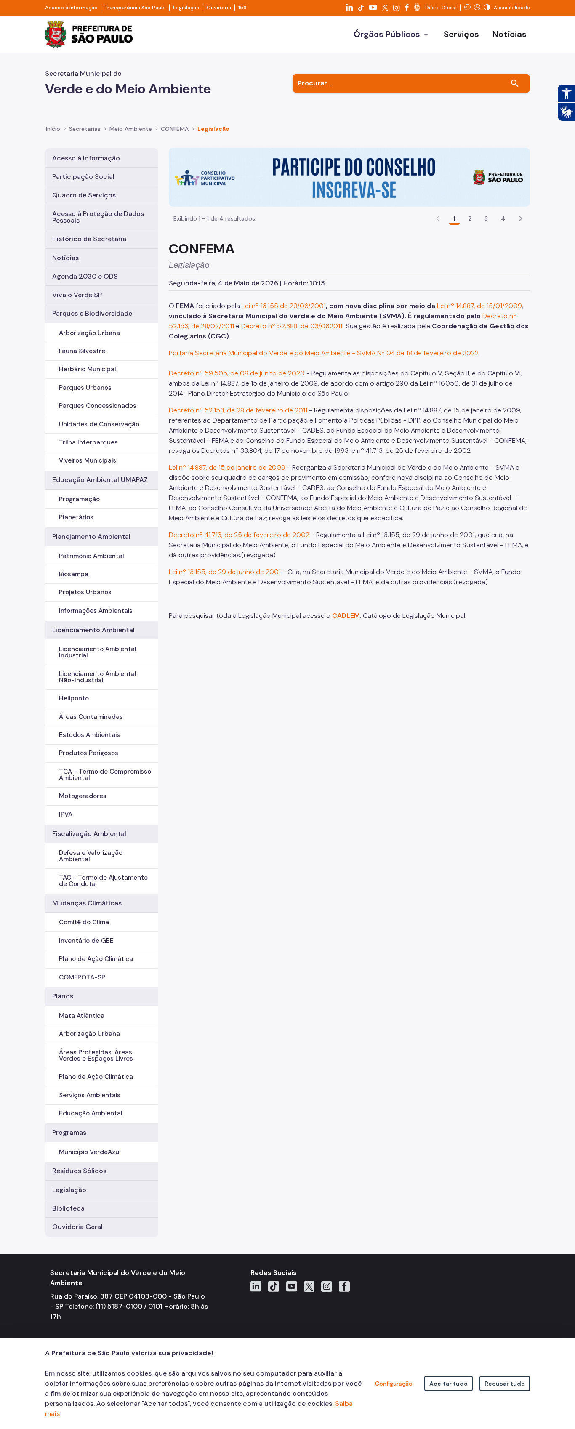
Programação (79, 499)
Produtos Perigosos (88, 753)
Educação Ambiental (90, 1113)
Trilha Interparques (88, 442)
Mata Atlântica (81, 1015)
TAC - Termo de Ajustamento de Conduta (103, 880)
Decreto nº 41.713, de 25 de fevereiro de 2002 (239, 534)
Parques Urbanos (85, 387)
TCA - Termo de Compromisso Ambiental (105, 774)
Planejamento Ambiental (91, 536)
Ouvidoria (219, 7)
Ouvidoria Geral (77, 1226)
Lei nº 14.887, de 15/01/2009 (479, 305)
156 (242, 7)
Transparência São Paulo (135, 7)
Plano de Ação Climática (96, 959)
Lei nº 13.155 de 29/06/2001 (284, 305)
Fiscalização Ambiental (89, 833)
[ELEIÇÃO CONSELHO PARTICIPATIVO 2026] (349, 176)
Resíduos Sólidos (79, 1170)
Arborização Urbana (89, 333)
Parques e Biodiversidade (92, 313)
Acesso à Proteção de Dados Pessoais (98, 217)
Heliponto (74, 698)
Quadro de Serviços (84, 195)
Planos (62, 996)
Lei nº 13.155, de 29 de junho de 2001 (225, 571)
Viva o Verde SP (77, 294)
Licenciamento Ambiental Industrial (97, 652)
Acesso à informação (71, 7)
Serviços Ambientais (89, 1095)
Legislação (186, 7)
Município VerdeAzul (90, 1152)
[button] (520, 218)
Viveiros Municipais (87, 460)
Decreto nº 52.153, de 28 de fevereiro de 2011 (238, 410)
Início (53, 129)
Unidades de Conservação (99, 424)
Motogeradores (82, 796)
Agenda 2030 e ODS (85, 276)
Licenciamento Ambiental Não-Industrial (97, 677)
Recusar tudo (504, 1383)
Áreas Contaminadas (91, 717)
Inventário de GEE (86, 941)
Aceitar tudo (448, 1383)
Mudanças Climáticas (87, 903)
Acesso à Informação (86, 158)
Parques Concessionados (97, 406)
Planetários (76, 517)
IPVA (65, 814)
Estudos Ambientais (89, 735)
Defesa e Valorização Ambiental (90, 856)
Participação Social (83, 176)
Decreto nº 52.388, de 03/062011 (291, 326)
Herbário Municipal (87, 369)
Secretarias (85, 129)
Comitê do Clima (84, 922)
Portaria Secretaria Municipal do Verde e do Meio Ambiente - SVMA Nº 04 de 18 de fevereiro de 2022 (324, 353)
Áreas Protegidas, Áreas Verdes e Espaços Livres (96, 1055)
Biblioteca (68, 1208)
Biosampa (73, 574)
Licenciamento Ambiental (93, 629)
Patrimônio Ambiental (91, 556)
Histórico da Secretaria (89, 238)
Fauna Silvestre (82, 351)
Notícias (65, 257)
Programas (69, 1132)
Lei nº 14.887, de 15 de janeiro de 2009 (227, 467)
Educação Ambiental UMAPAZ (100, 479)
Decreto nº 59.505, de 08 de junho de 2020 (237, 373)
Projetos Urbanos (85, 592)
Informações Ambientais (96, 611)
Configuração (394, 1383)
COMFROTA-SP (82, 977)
